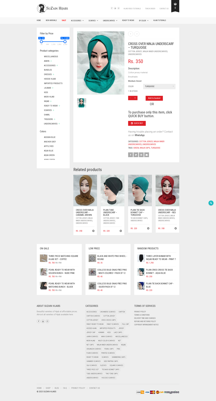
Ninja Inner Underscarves (155, 51)
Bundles (48, 70)
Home (39, 20)
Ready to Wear (128, 20)
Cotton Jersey (135, 51)
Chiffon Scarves (93, 316)
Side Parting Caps (111, 361)
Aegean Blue (49, 137)
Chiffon (122, 312)
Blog (57, 388)
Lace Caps (118, 332)
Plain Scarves (92, 353)
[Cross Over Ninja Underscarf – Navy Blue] (136, 33)
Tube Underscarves (94, 374)
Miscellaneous (51, 56)
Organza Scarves (93, 349)
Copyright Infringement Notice (146, 325)
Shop (48, 388)
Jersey (121, 328)
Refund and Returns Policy (145, 321)
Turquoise (155, 148)
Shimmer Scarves (93, 361)
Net (119, 341)
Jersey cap (90, 332)
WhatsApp (140, 135)
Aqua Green (49, 155)
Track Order (150, 9)
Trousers (48, 119)
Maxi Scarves (106, 337)
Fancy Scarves (113, 324)
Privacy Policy (140, 312)
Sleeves (103, 365)
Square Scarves (116, 365)
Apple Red (49, 146)
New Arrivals (51, 20)
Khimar (101, 332)
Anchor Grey (50, 142)
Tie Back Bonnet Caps (139, 218)
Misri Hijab (49, 97)
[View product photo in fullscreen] (120, 90)
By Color (142, 21)
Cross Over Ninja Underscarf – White (14, 1)
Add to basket (154, 98)
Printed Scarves (108, 353)
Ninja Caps (145, 148)
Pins (118, 349)
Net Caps (90, 345)
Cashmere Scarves (108, 312)
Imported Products (53, 83)
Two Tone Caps (112, 374)
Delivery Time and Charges (145, 318)
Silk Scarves (91, 365)
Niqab (46, 101)
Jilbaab (47, 88)
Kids (46, 92)
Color (131, 86)
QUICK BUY (138, 123)
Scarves (92, 21)
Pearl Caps (109, 349)
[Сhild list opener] (51, 61)
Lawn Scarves (92, 337)
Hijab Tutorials (159, 20)
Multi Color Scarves (106, 341)
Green (136, 148)
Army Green (49, 160)
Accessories (76, 21)
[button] (93, 231)
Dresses (48, 74)
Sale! (64, 20)
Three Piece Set (92, 370)
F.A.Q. (65, 388)
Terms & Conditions (142, 315)
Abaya (46, 61)
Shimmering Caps (118, 357)
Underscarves (109, 21)
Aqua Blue (48, 151)
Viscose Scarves (108, 378)
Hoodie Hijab (50, 79)
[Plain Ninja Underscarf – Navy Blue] (130, 33)
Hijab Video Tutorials (132, 9)
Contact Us (164, 9)
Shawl (47, 115)
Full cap (125, 324)
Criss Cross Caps (108, 320)
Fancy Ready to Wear (95, 324)
